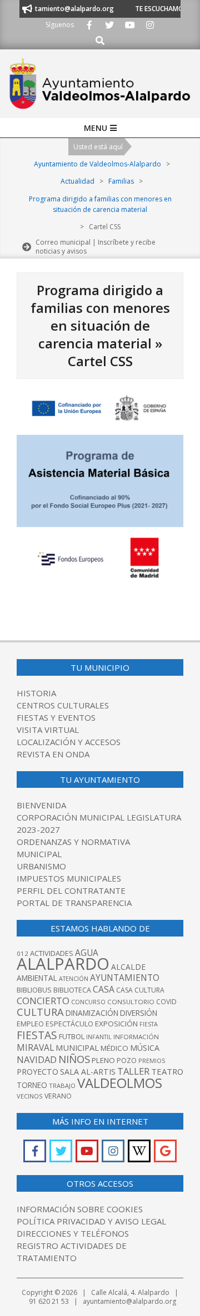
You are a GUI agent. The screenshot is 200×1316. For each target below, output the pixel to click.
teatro (167, 1071)
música (144, 1047)
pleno (103, 1060)
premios (151, 1060)
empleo (30, 1024)
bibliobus (34, 990)
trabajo (62, 1085)
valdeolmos (119, 1083)
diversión (138, 1013)
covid (166, 1001)
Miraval (35, 1047)
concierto (43, 1000)
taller (133, 1071)
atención (73, 978)
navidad (37, 1059)
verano (58, 1096)
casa (103, 989)
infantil (99, 1036)
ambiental (37, 978)
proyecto (37, 1071)
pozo (127, 1060)
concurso (88, 1002)
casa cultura (140, 990)
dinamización (92, 1013)
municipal (77, 1047)
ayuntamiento (124, 977)
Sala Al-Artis (88, 1071)
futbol (71, 1036)
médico (114, 1048)
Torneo (32, 1085)
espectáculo (69, 1024)
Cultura (40, 1012)
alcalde (128, 966)
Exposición (116, 1024)
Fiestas (37, 1035)
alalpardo (63, 964)
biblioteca (72, 990)
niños (74, 1059)
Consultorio (130, 1002)
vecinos (30, 1096)
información (136, 1036)
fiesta (148, 1024)
